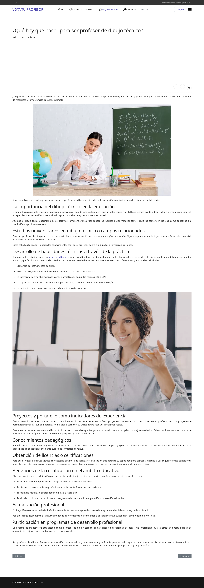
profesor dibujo (57, 257)
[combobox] (157, 9)
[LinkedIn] (182, 86)
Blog (23, 37)
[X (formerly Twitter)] (189, 88)
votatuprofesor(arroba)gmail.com (176, 3)
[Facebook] (175, 86)
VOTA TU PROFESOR (27, 9)
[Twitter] (16, 2)
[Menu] (190, 9)
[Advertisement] (102, 60)
